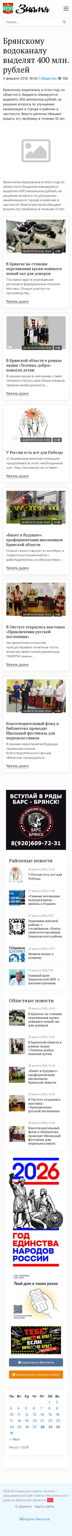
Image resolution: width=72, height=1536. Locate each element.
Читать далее (17, 301)
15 (50, 1414)
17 (11, 1421)
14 (42, 1414)
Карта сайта (44, 1506)
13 (34, 1414)
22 (50, 1421)
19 (26, 1421)
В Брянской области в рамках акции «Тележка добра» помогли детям (34, 365)
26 (27, 1427)
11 (18, 1414)
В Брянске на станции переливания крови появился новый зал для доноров (34, 268)
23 (58, 1421)
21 (42, 1421)
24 (12, 1427)
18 (19, 1421)
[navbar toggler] (66, 9)
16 (57, 1414)
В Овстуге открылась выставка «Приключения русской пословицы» (35, 631)
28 (42, 1427)
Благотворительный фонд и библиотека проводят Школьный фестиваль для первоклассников (32, 731)
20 (35, 1421)
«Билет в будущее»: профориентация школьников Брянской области (34, 539)
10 (11, 1414)
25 (19, 1427)
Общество (49, 78)
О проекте (23, 1506)
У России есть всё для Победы (34, 452)
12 (26, 1414)
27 (35, 1427)
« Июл (14, 1439)
